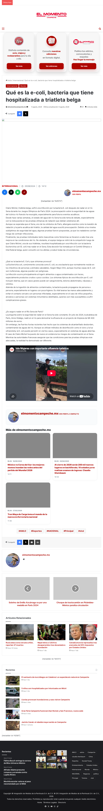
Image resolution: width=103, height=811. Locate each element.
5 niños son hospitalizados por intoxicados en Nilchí (43, 688)
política (96, 774)
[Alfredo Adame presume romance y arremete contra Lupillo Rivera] (51, 753)
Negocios (86, 774)
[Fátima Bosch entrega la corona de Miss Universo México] (41, 753)
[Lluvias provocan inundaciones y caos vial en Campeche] (13, 703)
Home (39, 802)
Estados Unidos (92, 765)
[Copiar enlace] (24, 192)
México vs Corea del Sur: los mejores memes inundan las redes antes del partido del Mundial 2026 (26, 467)
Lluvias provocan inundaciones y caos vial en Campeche (45, 700)
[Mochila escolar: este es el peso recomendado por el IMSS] (62, 753)
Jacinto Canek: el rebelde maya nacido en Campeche (43, 722)
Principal (69, 531)
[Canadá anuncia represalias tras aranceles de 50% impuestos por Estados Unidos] (83, 632)
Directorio (62, 802)
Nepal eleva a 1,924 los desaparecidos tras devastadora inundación (51, 645)
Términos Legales (50, 802)
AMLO (23, 531)
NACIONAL (53, 531)
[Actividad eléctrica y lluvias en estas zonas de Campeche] (62, 765)
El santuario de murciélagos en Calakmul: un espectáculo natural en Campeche (55, 677)
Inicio (9, 80)
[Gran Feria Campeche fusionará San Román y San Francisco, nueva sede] (13, 714)
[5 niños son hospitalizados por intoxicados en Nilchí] (13, 692)
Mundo (23, 86)
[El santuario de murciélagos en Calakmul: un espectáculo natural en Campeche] (13, 680)
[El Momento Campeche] (51, 15)
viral (82, 531)
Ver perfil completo (69, 414)
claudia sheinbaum (78, 757)
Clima (91, 757)
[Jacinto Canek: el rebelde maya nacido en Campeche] (13, 725)
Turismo (84, 778)
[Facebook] (4, 192)
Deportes (37, 531)
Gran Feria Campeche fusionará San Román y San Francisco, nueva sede (52, 711)
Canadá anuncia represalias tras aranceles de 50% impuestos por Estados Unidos (83, 645)
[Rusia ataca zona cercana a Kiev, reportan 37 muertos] (20, 632)
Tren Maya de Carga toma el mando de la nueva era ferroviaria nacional (27, 515)
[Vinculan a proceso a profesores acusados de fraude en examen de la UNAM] (41, 759)
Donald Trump (87, 761)
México (95, 769)
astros (82, 752)
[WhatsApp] (17, 192)
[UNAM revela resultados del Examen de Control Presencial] (51, 765)
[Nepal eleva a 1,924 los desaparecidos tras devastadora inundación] (52, 632)
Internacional (18, 80)
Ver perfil (76, 194)
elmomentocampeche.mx (17, 107)
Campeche (91, 752)
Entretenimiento (77, 765)
